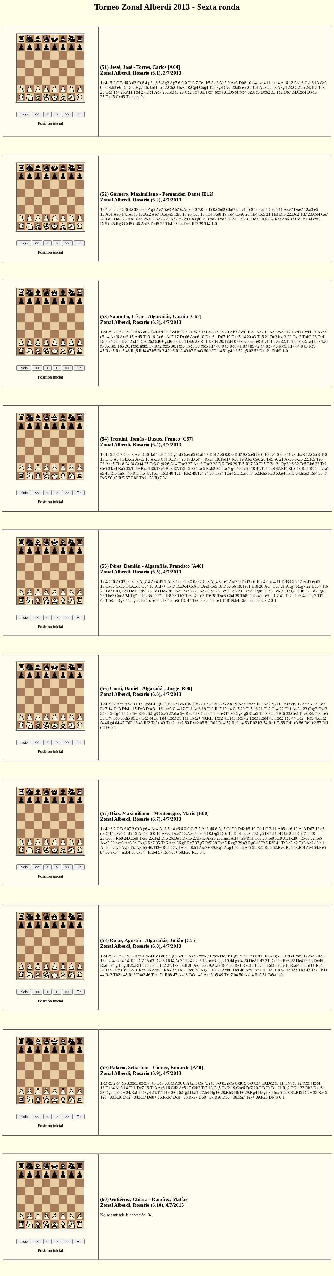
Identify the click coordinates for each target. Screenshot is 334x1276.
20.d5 (236, 87)
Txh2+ (119, 1092)
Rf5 (121, 478)
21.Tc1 (253, 87)
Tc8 (321, 87)
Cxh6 (309, 82)
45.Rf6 (111, 473)
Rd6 (268, 847)
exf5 (292, 704)
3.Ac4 (137, 454)
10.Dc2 (268, 1083)
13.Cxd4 (107, 960)
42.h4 (260, 346)
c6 (256, 709)
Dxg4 (146, 1092)
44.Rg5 (301, 346)
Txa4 (228, 473)
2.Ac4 (119, 704)
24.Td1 (106, 219)
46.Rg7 (133, 473)
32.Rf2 (275, 219)
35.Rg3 (117, 223)
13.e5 (319, 829)
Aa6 (117, 214)
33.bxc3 (117, 843)
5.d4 (171, 829)
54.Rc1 (269, 723)
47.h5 (151, 351)
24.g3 (115, 965)
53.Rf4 (299, 847)
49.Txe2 (168, 723)
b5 (208, 82)
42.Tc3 (291, 970)
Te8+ (104, 1097)
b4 (244, 337)
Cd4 (258, 956)
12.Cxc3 (313, 454)
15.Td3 (151, 1088)
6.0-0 (182, 82)
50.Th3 (254, 600)
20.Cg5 (258, 833)
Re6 (233, 346)
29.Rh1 (247, 838)
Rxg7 (300, 586)
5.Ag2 (164, 82)
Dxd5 (312, 92)
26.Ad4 (171, 464)
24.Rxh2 (133, 1092)
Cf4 (164, 459)
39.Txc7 (223, 468)
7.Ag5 (209, 1083)
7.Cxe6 (213, 956)
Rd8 (321, 956)
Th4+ (143, 478)
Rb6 (310, 464)
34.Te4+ (107, 970)
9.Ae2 (240, 704)
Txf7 (171, 586)
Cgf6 (199, 1083)
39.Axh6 (224, 970)
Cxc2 (119, 595)
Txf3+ (271, 1088)
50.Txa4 (216, 473)
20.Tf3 (259, 1088)
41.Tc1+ (270, 970)
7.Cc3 (205, 581)
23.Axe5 (107, 464)
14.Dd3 (114, 709)
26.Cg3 (152, 713)
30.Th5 (260, 464)
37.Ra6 (215, 1097)
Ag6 (167, 704)
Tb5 (260, 337)
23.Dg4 (106, 1092)
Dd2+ (128, 1097)
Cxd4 (306, 332)
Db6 (242, 82)
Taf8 (183, 965)
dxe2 (180, 723)
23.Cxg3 (310, 709)
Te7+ (250, 1097)
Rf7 (195, 223)
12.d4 (302, 704)
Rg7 (139, 87)
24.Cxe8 (131, 838)
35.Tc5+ (133, 468)
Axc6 (194, 337)
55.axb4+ (113, 852)
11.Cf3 (282, 704)
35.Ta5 (110, 346)
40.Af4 (246, 970)
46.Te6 (173, 600)
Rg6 (251, 843)
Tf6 (325, 586)
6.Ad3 (185, 209)
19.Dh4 (234, 833)
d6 (126, 82)
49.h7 (188, 351)
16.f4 (170, 960)
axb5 (144, 346)
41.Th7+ (287, 595)
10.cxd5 (260, 209)
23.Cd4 (314, 214)
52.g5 (243, 351)
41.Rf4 (243, 346)
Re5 (103, 478)
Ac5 (182, 1088)
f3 (278, 723)
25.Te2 (154, 838)
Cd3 (204, 600)
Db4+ (127, 709)
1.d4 (104, 209)
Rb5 (167, 970)
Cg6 (256, 459)
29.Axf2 (213, 965)
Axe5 (211, 838)
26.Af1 (126, 92)
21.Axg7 (288, 586)
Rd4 (142, 351)
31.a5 (253, 713)
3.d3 (132, 82)
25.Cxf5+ (129, 713)
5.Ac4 (171, 332)
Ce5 (103, 468)
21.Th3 (272, 214)
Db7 (287, 92)
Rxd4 (263, 718)
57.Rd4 (164, 852)
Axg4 (282, 87)
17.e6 (187, 214)
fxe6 (259, 454)
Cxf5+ (129, 223)
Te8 (257, 341)
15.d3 (149, 960)
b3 (235, 351)
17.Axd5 (189, 833)
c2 (314, 723)
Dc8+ (177, 1097)
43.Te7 (312, 970)
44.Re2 (106, 975)
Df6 (282, 214)
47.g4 (175, 847)
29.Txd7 (209, 219)
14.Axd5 (133, 586)
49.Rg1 (217, 847)
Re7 (269, 346)
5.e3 (167, 209)
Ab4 (117, 459)
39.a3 (242, 843)
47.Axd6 (180, 975)
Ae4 (184, 847)
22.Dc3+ (313, 586)
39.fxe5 (201, 346)
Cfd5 (128, 833)
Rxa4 (145, 468)
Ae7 (159, 209)
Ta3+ (193, 975)
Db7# (273, 1097)
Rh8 (177, 214)
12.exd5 (304, 581)
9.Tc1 (241, 209)
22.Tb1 (285, 709)
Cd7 (230, 829)
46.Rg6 (132, 351)
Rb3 (179, 351)
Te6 (276, 341)
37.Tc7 (198, 595)
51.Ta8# (269, 975)
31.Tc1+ (259, 965)
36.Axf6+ (155, 970)
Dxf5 (155, 223)
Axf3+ (204, 847)
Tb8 (191, 82)
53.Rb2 (251, 723)
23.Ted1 (319, 337)
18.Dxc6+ (208, 337)
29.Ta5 (238, 464)
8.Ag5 (220, 829)
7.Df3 (211, 454)
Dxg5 (187, 838)
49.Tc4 (198, 473)
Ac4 (172, 843)
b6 (141, 209)
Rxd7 (209, 459)
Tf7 (320, 595)
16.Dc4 (182, 586)
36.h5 (125, 718)
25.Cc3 (106, 92)
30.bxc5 (275, 1092)
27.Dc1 (147, 92)
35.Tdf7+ (155, 595)
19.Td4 (228, 214)
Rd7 (151, 843)
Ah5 (230, 704)
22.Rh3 (306, 1088)
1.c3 (103, 1083)
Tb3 (297, 341)
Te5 (325, 713)
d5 (210, 209)
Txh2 (257, 970)
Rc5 (310, 718)
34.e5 (323, 341)
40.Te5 (262, 843)
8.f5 (222, 704)
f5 (176, 92)
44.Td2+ (298, 718)
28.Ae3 (194, 965)
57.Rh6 (132, 478)
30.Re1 (235, 965)
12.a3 (308, 209)
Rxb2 (276, 351)
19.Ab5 (246, 459)
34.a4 (112, 468)
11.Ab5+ (280, 829)
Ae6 (220, 454)
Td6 (233, 591)
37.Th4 (166, 223)
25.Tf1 (157, 1092)
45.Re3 (129, 975)
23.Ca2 (294, 87)
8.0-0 (229, 454)
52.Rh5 (261, 473)
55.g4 (323, 473)
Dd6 (241, 219)
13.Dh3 (106, 459)
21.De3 (271, 337)
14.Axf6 (112, 337)
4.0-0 (152, 332)
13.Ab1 (106, 214)
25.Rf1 (135, 965)
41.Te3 (282, 843)
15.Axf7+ (158, 586)
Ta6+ (122, 473)
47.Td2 (126, 723)
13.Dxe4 (107, 1088)
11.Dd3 (283, 581)
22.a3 (272, 87)
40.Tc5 (242, 468)
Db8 (143, 341)
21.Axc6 (286, 459)
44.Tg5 (132, 600)
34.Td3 (315, 713)
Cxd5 (120, 97)
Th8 (235, 970)
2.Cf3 (118, 82)
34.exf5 (314, 219)
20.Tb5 (247, 709)
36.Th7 (178, 595)
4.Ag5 (150, 209)
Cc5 (196, 214)
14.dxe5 (116, 833)
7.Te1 (200, 82)
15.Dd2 (128, 87)
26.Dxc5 (175, 591)
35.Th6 (162, 843)
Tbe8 (180, 87)
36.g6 (181, 843)
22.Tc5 (309, 459)
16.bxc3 (165, 709)
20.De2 (250, 960)
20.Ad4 (265, 586)
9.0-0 (248, 1083)
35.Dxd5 (107, 97)
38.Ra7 (239, 1097)
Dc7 (103, 341)
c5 (110, 82)
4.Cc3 (155, 956)
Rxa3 (198, 351)
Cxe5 (163, 713)
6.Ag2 (188, 1083)
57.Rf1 (323, 723)
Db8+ (203, 1097)
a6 (210, 332)
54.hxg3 (302, 473)
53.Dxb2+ (262, 351)
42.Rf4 (281, 468)
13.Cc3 (321, 82)
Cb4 (144, 586)
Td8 (225, 600)
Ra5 (121, 468)
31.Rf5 (296, 1092)
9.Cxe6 (249, 454)
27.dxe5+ (176, 713)
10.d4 (252, 82)
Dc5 (163, 591)
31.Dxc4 (231, 92)
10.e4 (260, 581)
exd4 (281, 332)
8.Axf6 (228, 1083)
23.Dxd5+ (316, 960)
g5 (133, 718)
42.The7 (309, 595)
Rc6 (286, 960)
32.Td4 (287, 341)
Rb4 (313, 468)
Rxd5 (104, 965)
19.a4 (227, 709)
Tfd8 (117, 219)
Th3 (301, 970)
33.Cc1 (296, 219)
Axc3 (139, 459)
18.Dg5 (213, 833)
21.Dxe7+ (273, 960)
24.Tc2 (311, 87)
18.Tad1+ (223, 459)
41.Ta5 (261, 468)
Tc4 (116, 92)
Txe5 (190, 346)
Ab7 (222, 82)
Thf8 (311, 833)
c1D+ (105, 727)
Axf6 (124, 337)
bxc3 (282, 337)
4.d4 (153, 454)
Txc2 (218, 718)
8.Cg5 (233, 956)
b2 (251, 351)
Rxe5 (120, 351)
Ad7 (158, 92)
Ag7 (173, 82)
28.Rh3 (227, 1092)
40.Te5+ (264, 595)
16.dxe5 (166, 214)
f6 (160, 87)
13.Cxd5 (107, 586)
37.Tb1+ (179, 970)
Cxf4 (139, 464)
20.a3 (251, 337)
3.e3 (135, 581)
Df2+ (307, 1092)
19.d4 (229, 960)
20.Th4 (251, 214)
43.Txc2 (276, 718)
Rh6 (243, 600)
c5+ (174, 852)
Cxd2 (158, 219)
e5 (244, 87)
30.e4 (231, 219)
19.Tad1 (243, 586)
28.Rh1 (201, 341)
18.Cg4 (192, 87)
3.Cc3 (137, 829)
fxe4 (243, 92)
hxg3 (290, 473)
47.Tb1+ (153, 473)
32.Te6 (316, 838)
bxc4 (219, 92)
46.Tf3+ (155, 847)
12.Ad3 (299, 829)
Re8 (167, 595)
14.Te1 (127, 214)
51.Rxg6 (241, 473)
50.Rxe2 (192, 723)
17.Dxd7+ (195, 459)
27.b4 (204, 1092)
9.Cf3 (249, 956)
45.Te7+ (152, 600)
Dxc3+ (151, 709)
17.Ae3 (203, 586)
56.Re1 (305, 723)
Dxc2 (286, 833)
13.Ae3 (319, 704)
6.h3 (186, 332)
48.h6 (170, 351)
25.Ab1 (128, 219)
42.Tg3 (300, 843)
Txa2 (140, 975)
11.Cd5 (286, 956)
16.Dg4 (174, 459)
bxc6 (299, 459)
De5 (125, 341)
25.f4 (134, 341)
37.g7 (199, 843)
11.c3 (291, 454)
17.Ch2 (169, 87)
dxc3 (301, 454)
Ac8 (262, 87)
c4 (305, 219)
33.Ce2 (292, 713)
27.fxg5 (199, 838)
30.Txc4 (207, 92)
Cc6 (140, 82)
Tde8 (246, 833)
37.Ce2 (142, 718)
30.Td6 (247, 341)
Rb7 (249, 464)
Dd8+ (152, 1097)
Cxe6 (239, 214)
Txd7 (221, 219)
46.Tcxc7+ (155, 975)
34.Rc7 (140, 1097)
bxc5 (187, 591)
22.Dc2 (293, 214)
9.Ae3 (233, 82)
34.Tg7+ (132, 595)
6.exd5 (189, 454)
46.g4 (109, 723)
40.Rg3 (222, 346)
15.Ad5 (135, 337)
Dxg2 (262, 1092)
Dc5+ (105, 223)
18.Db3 (224, 586)
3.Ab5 (137, 332)
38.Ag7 (201, 970)
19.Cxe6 (238, 1088)
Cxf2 (265, 600)
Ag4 (214, 581)
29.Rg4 (251, 1092)
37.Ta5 (179, 468)
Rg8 (265, 219)
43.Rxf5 (280, 346)
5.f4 (175, 704)
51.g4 (227, 351)
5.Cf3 (169, 1083)
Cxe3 (322, 709)
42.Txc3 (251, 718)
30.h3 (268, 591)
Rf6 (298, 595)
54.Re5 (320, 847)
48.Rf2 (144, 723)
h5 (175, 223)
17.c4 (187, 960)
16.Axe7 (163, 833)
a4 (206, 473)
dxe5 (104, 833)
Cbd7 (230, 209)
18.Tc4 (206, 214)
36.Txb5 (132, 346)
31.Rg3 (282, 464)
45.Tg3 (136, 847)
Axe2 (250, 704)
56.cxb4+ (139, 852)
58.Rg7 (155, 478)
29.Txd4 (226, 341)
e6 (119, 87)
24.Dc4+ (131, 591)
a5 (303, 87)
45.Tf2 (320, 718)
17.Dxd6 (182, 337)
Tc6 (277, 591)
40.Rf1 (207, 718)
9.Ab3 (232, 332)
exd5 (316, 581)
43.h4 (319, 843)
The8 (120, 464)
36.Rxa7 (190, 1097)
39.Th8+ (242, 595)
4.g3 (148, 82)
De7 (103, 709)
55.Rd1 (287, 723)
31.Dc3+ (253, 219)
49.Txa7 (226, 975)
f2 (164, 965)
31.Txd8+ (291, 838)
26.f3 (148, 219)
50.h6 (239, 847)
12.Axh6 (296, 82)
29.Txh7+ (246, 591)
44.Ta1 (323, 468)
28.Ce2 (201, 713)
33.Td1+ (307, 965)
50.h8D (210, 351)
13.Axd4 (319, 332)
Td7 (303, 214)
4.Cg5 (158, 704)
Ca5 (236, 709)
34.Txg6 (140, 843)
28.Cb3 (190, 219)
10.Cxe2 (263, 704)
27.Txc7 (199, 591)
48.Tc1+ (176, 473)
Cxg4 (203, 87)
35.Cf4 (106, 718)
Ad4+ (235, 838)
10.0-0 (268, 956)
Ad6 (197, 709)
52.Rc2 (232, 723)
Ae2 (309, 843)
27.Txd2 (171, 219)
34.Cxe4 (299, 92)
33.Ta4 (307, 341)
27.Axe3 (195, 464)
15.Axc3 (152, 459)
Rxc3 (246, 965)
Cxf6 (239, 1083)
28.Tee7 (222, 591)
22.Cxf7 (299, 833)
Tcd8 (217, 214)
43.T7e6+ (108, 600)
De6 (223, 833)
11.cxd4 (273, 82)
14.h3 (111, 87)
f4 (102, 723)
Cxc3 (171, 718)
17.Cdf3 (193, 1088)
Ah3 (119, 1088)
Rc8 (235, 459)
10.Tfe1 (257, 829)
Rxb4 (152, 852)
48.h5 (193, 847)
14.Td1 (130, 1088)
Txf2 (226, 1088)
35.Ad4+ (130, 970)
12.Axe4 (304, 1083)
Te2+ (155, 723)
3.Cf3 (133, 209)
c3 (296, 723)
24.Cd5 (114, 341)
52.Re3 (279, 847)
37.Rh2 (155, 346)
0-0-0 (281, 454)
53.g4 (280, 473)
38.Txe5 (178, 346)
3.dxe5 (132, 1083)
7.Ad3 (203, 829)
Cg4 (116, 713)
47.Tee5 (193, 600)
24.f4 (129, 464)
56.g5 (112, 478)
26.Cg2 (183, 1092)
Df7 (140, 960)
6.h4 (188, 704)
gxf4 (239, 960)
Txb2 (306, 337)
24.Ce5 (106, 713)
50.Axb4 (246, 975)
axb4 (126, 852)
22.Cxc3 (294, 337)
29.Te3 (219, 713)
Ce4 (139, 219)
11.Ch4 (285, 1083)
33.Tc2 (321, 464)
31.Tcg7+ (289, 591)
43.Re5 (302, 468)
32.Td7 (311, 591)
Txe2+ (195, 718)
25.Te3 (150, 464)
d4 (117, 723)
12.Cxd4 (294, 332)
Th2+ (117, 975)
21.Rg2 (283, 1088)
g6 (155, 82)
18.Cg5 (214, 1088)
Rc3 (160, 351)
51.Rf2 (258, 847)
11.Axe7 (286, 209)
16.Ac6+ (158, 337)
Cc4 (275, 709)
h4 (251, 473)
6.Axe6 (191, 956)
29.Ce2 (186, 92)
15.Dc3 (139, 709)
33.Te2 (277, 92)
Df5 (268, 833)
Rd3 (270, 965)
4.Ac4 (153, 581)
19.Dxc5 (233, 337)
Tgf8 (125, 965)
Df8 (255, 586)
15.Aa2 (145, 214)
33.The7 (107, 595)
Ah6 (284, 82)
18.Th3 (208, 709)
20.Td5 (267, 459)
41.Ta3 (229, 718)
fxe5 (166, 346)
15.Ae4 (139, 833)
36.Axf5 (143, 223)
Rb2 (187, 473)
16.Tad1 (150, 87)
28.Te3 (168, 92)
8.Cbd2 (219, 209)
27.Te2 (172, 965)
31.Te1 (266, 341)
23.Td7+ (107, 591)
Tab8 (263, 713)
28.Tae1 (223, 838)
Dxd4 (213, 341)
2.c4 (117, 209)
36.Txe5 (158, 468)
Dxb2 (265, 92)
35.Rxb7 (165, 1097)
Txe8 (143, 838)
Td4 (136, 92)
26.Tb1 (156, 965)
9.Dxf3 (244, 581)
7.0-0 (202, 209)
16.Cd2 (172, 1088)
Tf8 (252, 468)
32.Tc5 (300, 464)
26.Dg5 (175, 838)
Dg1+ (215, 1092)
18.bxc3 (209, 960)
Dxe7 (298, 209)
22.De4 (297, 960)
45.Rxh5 (107, 351)
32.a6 (273, 713)
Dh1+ (239, 1092)
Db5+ (227, 1097)
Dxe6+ (319, 1088)
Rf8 (301, 591)
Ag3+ (297, 709)
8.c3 (214, 82)
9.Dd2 (240, 829)
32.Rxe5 (320, 1092)
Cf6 (125, 209)
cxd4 (262, 82)
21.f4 (276, 833)
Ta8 (272, 468)
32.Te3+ (282, 965)
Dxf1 (194, 1092)
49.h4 (234, 600)
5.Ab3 (169, 581)
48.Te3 (215, 600)
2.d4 (117, 1083)
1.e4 (103, 82)
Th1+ (323, 970)
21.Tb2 (265, 709)
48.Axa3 (205, 975)
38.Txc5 (198, 468)
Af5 (247, 847)
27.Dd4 (179, 341)
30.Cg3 (236, 713)
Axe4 (147, 704)
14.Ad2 (128, 459)
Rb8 (119, 838)
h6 (179, 332)
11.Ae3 (270, 332)
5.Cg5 (173, 454)
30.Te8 (268, 838)
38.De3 (184, 223)
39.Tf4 (204, 223)
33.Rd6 (116, 1097)
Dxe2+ (170, 1092)
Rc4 (225, 965)
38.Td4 (160, 718)
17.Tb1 (187, 709)
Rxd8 (304, 838)
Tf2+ (295, 1088)
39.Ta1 (183, 718)
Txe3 (182, 464)
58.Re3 (185, 852)
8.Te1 (223, 581)
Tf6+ (271, 464)
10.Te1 (270, 454)
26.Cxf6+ (156, 341)
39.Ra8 (262, 1097)
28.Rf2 (219, 464)
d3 (135, 723)
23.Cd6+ (107, 838)
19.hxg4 (216, 87)
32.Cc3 (254, 92)
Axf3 (233, 581)
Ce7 (227, 87)
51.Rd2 (211, 723)
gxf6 (168, 341)
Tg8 (220, 960)
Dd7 (221, 337)
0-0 (103, 87)
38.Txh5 (220, 843)
